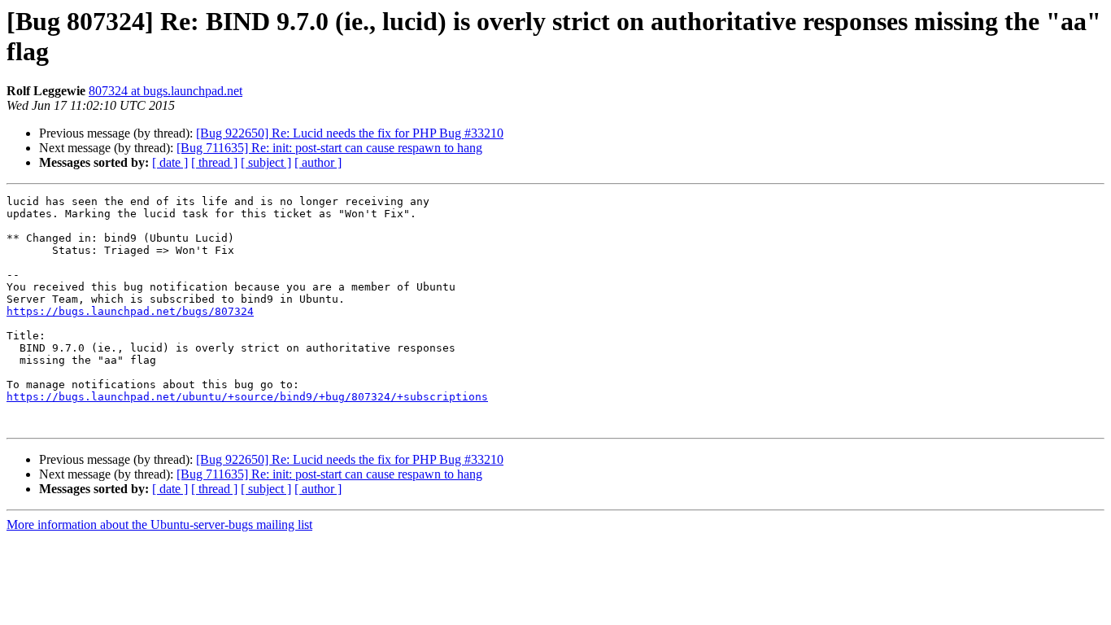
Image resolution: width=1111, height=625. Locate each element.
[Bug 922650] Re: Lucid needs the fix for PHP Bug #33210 (349, 133)
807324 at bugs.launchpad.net (165, 91)
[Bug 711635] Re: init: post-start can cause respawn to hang (329, 148)
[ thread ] (214, 162)
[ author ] (318, 162)
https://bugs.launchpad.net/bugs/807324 (130, 311)
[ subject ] (266, 162)
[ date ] (170, 162)
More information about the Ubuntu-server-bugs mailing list (159, 524)
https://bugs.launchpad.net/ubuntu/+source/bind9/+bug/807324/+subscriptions (247, 397)
